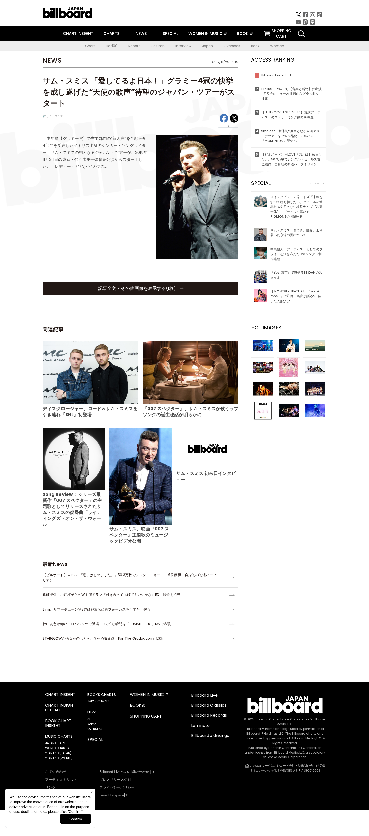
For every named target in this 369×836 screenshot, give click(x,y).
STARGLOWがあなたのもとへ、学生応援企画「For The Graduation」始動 (103, 638)
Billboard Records (209, 715)
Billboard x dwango (210, 735)
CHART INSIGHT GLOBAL (60, 708)
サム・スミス (54, 116)
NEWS (141, 33)
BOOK (243, 33)
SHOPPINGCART (281, 33)
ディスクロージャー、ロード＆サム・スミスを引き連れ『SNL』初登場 (90, 411)
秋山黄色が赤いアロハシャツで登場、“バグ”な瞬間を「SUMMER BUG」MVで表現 (107, 623)
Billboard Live (204, 695)
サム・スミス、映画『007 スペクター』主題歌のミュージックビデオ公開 (139, 535)
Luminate (200, 725)
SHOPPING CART (146, 716)
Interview (183, 45)
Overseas (232, 45)
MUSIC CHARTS (59, 736)
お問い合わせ (55, 772)
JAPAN (92, 724)
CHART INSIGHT (78, 33)
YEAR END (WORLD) (59, 758)
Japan (207, 45)
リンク (50, 787)
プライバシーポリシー (117, 787)
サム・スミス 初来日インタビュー (206, 476)
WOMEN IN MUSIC (205, 33)
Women (277, 45)
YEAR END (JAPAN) (58, 753)
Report (134, 45)
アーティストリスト (61, 780)
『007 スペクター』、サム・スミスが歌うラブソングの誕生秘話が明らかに (190, 411)
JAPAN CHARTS (56, 743)
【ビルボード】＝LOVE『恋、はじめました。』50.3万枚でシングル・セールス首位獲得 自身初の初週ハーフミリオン (131, 577)
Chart (90, 45)
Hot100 (111, 45)
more (314, 183)
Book (255, 45)
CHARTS (111, 33)
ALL (89, 718)
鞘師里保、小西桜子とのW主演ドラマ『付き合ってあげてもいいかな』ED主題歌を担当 (111, 594)
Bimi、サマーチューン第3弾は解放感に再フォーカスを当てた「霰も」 (98, 609)
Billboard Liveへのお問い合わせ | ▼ (127, 772)
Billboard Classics (209, 705)
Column (158, 45)
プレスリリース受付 (115, 780)
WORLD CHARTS (57, 748)
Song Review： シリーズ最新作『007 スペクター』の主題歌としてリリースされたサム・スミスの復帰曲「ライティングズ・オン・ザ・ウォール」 (72, 509)
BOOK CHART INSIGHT (58, 723)
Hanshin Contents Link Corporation (282, 719)
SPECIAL (170, 33)
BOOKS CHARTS (101, 694)
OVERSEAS (95, 729)
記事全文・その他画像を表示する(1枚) (137, 288)
